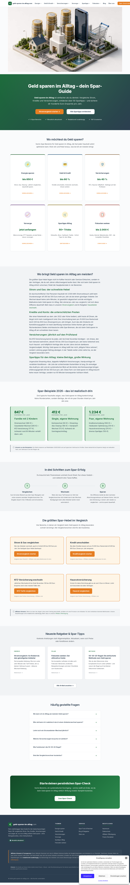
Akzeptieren (87, 876)
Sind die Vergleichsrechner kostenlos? (47, 755)
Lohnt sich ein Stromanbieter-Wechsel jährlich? (51, 730)
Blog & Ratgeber (84, 831)
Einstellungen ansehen (118, 876)
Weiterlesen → (18, 672)
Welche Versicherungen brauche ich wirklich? (50, 739)
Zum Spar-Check (65, 798)
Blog (104, 3)
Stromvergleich (68, 305)
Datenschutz (106, 831)
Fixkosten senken (60, 843)
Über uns (111, 3)
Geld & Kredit (48, 3)
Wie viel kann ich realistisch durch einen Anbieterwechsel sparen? (58, 722)
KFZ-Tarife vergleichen (26, 591)
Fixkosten (96, 3)
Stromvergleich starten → (49, 112)
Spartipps (85, 3)
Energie (37, 3)
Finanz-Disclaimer (108, 837)
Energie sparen (60, 828)
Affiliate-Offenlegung (61, 613)
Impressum (105, 828)
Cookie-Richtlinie (103, 880)
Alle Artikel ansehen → (65, 685)
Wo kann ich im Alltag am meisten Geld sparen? (51, 714)
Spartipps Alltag (60, 840)
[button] (126, 858)
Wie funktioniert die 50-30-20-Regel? (47, 747)
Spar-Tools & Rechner (86, 828)
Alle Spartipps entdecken (80, 112)
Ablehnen (102, 876)
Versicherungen (62, 3)
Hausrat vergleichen (81, 591)
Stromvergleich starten (26, 554)
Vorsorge (75, 3)
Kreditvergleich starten (82, 554)
